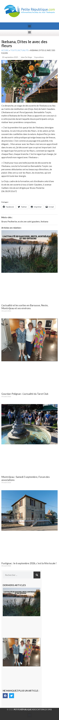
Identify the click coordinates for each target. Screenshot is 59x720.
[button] (29, 26)
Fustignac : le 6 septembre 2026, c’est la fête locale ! (29, 563)
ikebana (44, 221)
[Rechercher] (36, 575)
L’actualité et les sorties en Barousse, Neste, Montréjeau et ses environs (24, 307)
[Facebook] (5, 695)
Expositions (39, 57)
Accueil (5, 50)
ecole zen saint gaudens (29, 221)
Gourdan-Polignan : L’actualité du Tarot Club (24, 393)
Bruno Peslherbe (9, 221)
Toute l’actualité (19, 50)
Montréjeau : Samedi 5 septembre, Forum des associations (25, 478)
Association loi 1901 (33, 709)
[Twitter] (11, 695)
